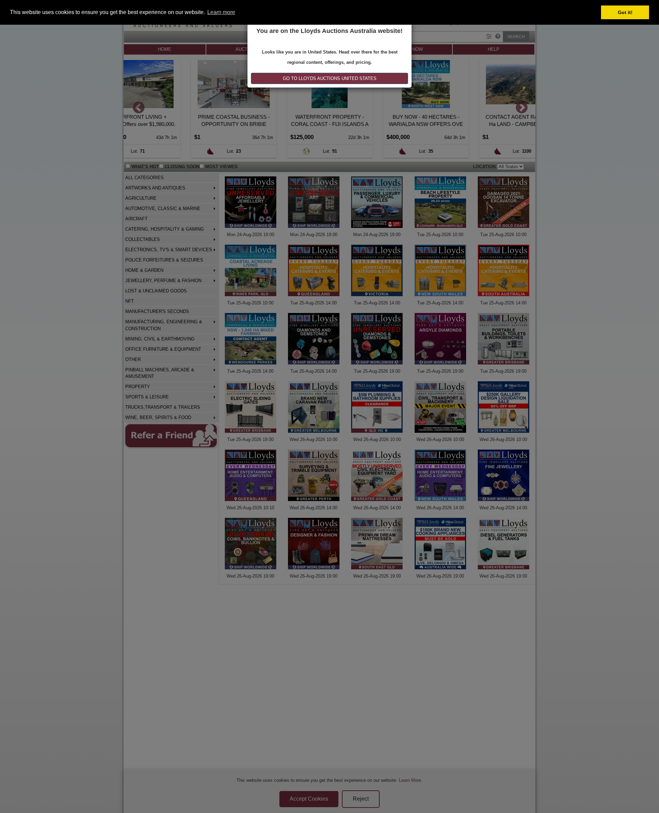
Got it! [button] (625, 12)
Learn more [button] (221, 12)
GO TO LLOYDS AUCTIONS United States (330, 78)
